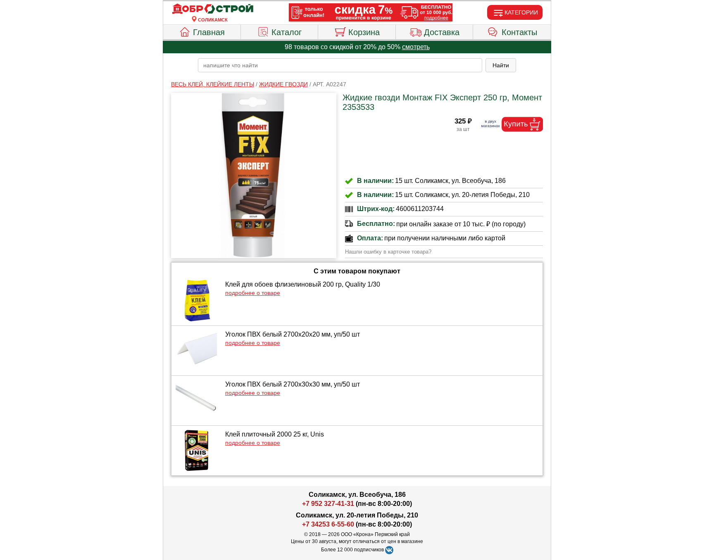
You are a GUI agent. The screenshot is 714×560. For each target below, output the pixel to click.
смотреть (416, 46)
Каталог (286, 32)
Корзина (364, 32)
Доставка (441, 32)
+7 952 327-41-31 (328, 503)
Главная (209, 32)
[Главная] (212, 9)
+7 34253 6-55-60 (328, 524)
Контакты (519, 32)
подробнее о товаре (252, 292)
